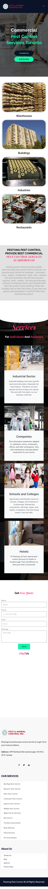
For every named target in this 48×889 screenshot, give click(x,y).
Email (3, 620)
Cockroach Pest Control (13, 799)
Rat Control (8, 818)
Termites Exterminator (12, 823)
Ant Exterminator (10, 838)
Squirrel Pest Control (12, 804)
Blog (5, 859)
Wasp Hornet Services (12, 813)
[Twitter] (24, 765)
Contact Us (24, 53)
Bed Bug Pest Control (12, 784)
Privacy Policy (8, 867)
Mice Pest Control (10, 794)
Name (3, 600)
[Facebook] (19, 765)
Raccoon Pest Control (12, 789)
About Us (7, 863)
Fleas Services (9, 833)
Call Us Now (24, 59)
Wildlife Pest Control (11, 809)
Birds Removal (9, 828)
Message (4, 629)
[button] (43, 6)
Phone (3, 610)
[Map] (29, 765)
